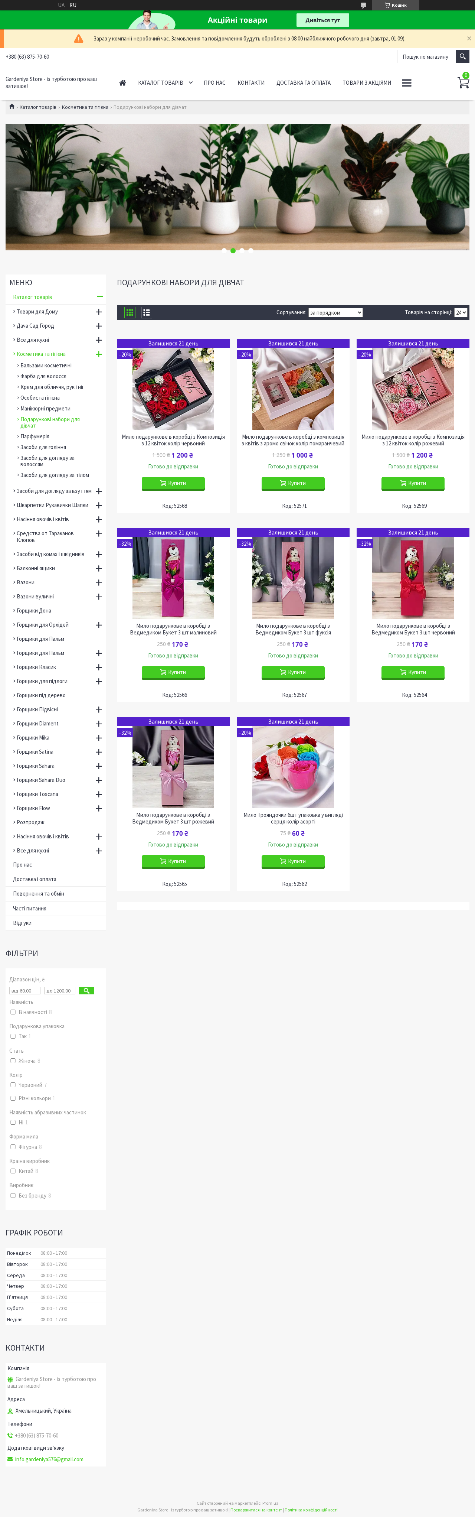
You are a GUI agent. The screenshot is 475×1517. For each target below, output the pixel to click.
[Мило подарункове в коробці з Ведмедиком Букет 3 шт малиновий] (173, 573)
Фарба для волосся (43, 376)
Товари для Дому (37, 311)
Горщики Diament (38, 723)
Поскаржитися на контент (256, 1510)
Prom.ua (270, 1503)
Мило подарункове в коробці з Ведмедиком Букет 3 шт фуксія (293, 629)
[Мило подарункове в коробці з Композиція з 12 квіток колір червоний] (173, 384)
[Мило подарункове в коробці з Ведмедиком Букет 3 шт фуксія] (293, 573)
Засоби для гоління (43, 447)
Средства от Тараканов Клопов (45, 536)
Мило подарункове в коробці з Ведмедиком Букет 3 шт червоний (413, 629)
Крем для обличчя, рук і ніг (52, 386)
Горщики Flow (33, 808)
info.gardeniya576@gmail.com (49, 1459)
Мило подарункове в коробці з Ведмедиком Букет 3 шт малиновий (173, 629)
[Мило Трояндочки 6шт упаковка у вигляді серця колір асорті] (293, 762)
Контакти (251, 82)
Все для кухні (33, 339)
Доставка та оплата (303, 82)
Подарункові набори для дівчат (50, 422)
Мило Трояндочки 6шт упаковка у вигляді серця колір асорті (293, 818)
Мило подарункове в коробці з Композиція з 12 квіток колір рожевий (413, 440)
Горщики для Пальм (40, 638)
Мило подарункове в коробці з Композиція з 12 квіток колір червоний (173, 440)
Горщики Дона (34, 610)
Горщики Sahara (36, 765)
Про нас (215, 82)
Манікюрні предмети (45, 408)
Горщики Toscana (37, 794)
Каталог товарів (160, 82)
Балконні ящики (36, 568)
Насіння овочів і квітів (43, 519)
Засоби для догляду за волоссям (47, 461)
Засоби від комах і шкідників (51, 554)
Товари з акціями (367, 82)
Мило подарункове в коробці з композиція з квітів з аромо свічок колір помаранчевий (293, 440)
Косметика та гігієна (85, 107)
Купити (177, 483)
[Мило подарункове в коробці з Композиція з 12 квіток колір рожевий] (413, 384)
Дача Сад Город (35, 325)
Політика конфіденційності (311, 1510)
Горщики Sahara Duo (41, 779)
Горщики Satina (35, 751)
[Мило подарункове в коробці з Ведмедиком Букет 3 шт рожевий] (173, 762)
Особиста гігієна (40, 397)
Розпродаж (31, 822)
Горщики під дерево (41, 695)
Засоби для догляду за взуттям (54, 490)
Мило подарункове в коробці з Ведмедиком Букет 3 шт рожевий (173, 818)
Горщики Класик (36, 666)
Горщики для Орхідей (43, 624)
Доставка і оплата (34, 879)
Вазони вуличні (35, 596)
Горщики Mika (33, 737)
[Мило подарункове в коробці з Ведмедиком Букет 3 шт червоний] (413, 573)
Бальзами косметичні (46, 365)
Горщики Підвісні (37, 709)
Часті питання (29, 908)
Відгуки (22, 922)
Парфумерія (34, 436)
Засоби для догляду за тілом (54, 474)
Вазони (26, 582)
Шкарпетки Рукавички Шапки (52, 505)
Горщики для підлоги (42, 681)
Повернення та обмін (38, 893)
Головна (123, 83)
